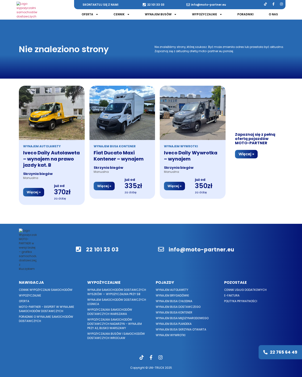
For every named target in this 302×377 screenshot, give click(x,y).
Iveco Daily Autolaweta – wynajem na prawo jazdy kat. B (51, 158)
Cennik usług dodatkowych (245, 290)
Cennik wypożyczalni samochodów (45, 290)
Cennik (119, 14)
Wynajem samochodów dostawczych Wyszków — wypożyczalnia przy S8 (116, 292)
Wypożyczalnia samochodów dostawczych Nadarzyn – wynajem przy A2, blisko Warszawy (114, 324)
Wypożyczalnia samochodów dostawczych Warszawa (109, 312)
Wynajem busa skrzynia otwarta (181, 329)
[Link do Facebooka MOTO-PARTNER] (273, 4)
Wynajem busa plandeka (174, 324)
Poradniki (245, 14)
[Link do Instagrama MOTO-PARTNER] (281, 4)
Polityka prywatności (240, 301)
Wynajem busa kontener (174, 312)
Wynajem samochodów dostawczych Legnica (116, 302)
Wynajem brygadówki (172, 295)
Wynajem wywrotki (170, 335)
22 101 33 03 (155, 5)
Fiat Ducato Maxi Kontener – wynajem (119, 155)
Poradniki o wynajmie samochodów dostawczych (46, 319)
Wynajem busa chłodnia (174, 301)
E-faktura (231, 295)
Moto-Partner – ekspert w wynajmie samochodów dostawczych (46, 309)
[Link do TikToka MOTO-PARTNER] (265, 4)
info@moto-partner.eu (208, 5)
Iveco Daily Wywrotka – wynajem (190, 155)
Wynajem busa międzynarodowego (182, 318)
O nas (273, 14)
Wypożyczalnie (204, 14)
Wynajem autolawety (172, 290)
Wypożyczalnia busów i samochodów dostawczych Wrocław (116, 336)
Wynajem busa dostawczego (178, 307)
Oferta (87, 14)
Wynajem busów (158, 14)
